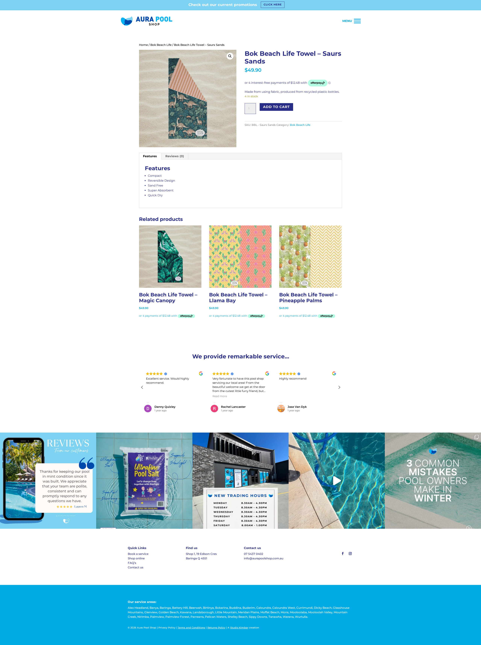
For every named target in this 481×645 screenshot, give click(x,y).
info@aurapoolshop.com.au (263, 558)
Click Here (273, 4)
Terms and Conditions (191, 627)
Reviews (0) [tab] (174, 156)
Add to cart (276, 107)
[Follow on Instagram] (350, 554)
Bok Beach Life (161, 45)
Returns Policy (216, 627)
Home (143, 45)
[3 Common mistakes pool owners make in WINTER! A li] (433, 481)
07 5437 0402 (253, 554)
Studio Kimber (239, 627)
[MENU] (357, 21)
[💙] (48, 481)
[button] (230, 56)
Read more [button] (220, 396)
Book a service (138, 554)
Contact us (135, 567)
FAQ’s (132, 563)
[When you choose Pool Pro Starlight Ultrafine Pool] (144, 481)
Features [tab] (150, 156)
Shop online (136, 558)
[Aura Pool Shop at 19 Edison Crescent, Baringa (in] (240, 481)
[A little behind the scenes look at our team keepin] (337, 481)
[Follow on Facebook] (343, 554)
